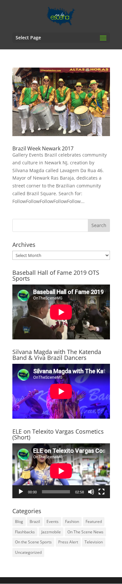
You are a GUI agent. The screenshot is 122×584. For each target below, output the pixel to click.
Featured (94, 521)
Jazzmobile (51, 532)
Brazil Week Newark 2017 (43, 148)
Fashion (72, 521)
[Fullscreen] (101, 492)
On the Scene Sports (33, 542)
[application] (61, 470)
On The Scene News (85, 532)
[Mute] (91, 492)
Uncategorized (28, 552)
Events (53, 521)
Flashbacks (25, 532)
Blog (19, 521)
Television (94, 542)
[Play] (21, 492)
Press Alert (68, 542)
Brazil (35, 521)
